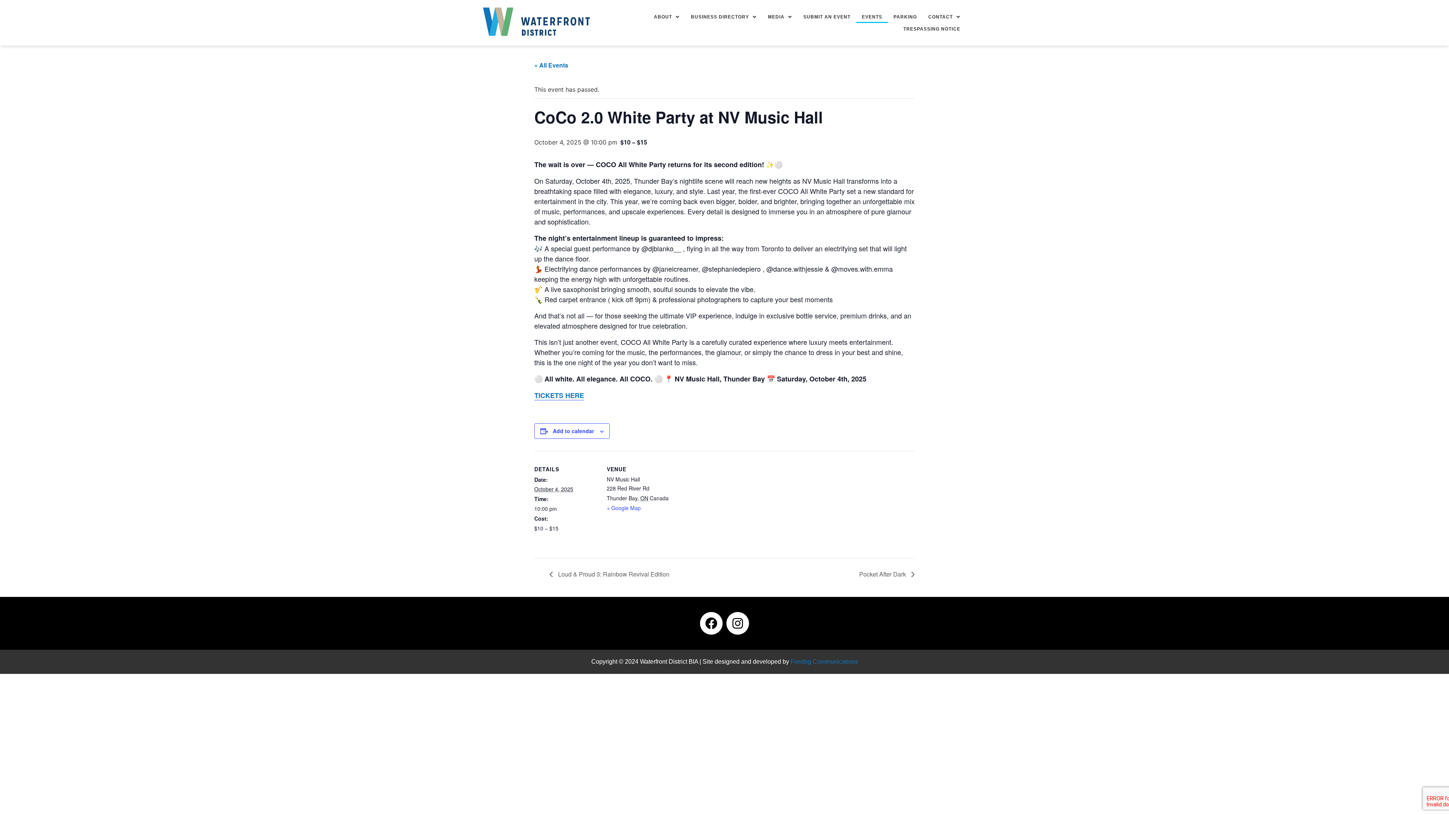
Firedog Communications (824, 661)
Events (872, 17)
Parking (905, 17)
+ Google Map (624, 508)
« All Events (551, 65)
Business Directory (720, 17)
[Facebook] (711, 623)
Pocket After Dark (883, 574)
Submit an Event (827, 17)
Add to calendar (573, 431)
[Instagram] (737, 623)
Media (776, 17)
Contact (940, 17)
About (663, 17)
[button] (666, 17)
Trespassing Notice (931, 29)
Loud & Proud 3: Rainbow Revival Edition (613, 574)
